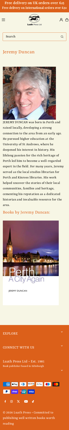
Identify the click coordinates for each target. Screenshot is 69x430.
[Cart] (66, 19)
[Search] (62, 36)
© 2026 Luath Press (17, 412)
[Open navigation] (12, 19)
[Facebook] (5, 402)
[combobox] (34, 36)
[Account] (61, 19)
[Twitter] (18, 402)
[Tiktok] (33, 402)
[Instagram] (11, 402)
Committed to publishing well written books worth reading (29, 418)
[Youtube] (26, 402)
